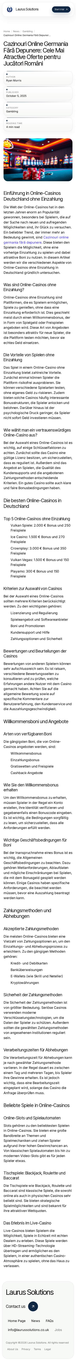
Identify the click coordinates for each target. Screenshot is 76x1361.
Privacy (26, 1349)
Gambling (27, 31)
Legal (47, 1349)
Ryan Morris (13, 80)
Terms (37, 1349)
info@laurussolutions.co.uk (28, 1330)
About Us (12, 1349)
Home (7, 31)
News (16, 31)
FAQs (50, 1321)
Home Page (17, 1321)
